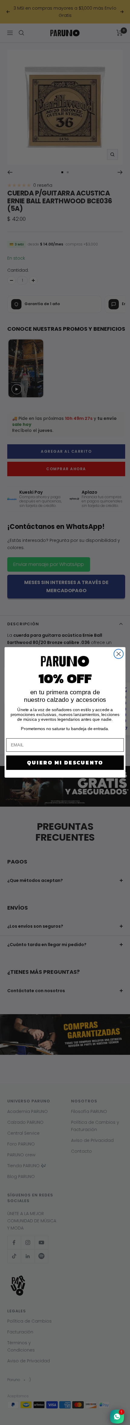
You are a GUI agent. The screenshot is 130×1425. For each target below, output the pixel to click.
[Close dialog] (118, 654)
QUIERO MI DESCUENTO (65, 763)
